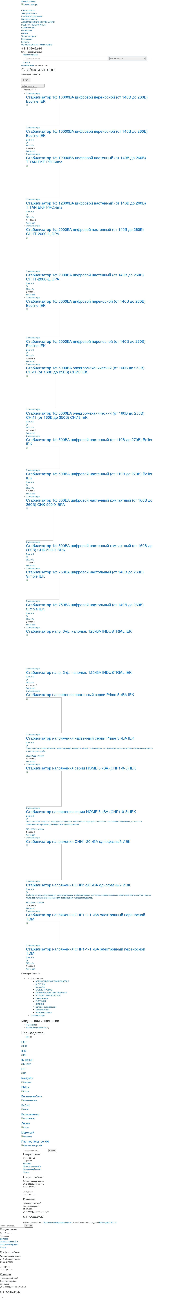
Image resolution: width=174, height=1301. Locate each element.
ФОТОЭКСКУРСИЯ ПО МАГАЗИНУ (36, 44)
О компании (26, 30)
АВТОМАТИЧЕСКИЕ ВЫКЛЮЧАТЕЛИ (38, 22)
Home (23, 65)
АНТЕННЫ (40, 984)
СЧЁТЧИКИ (41, 1001)
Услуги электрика (28, 36)
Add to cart (30, 151)
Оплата (24, 33)
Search (52, 1150)
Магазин (30, 65)
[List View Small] (37, 83)
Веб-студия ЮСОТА (108, 1222)
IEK (27, 1037)
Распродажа (26, 39)
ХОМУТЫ (40, 1004)
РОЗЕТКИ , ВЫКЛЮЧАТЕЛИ (33, 24)
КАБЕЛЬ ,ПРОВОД (44, 989)
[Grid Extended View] (28, 83)
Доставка (27, 1163)
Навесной (30, 1024)
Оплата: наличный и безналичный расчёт (32, 1168)
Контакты (25, 41)
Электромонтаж (28, 13)
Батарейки (40, 987)
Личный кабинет (28, 1)
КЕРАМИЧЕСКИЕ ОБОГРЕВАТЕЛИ (51, 992)
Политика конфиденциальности (57, 1222)
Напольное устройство (36, 1027)
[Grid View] (23, 83)
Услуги (26, 1172)
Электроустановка (29, 19)
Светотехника (27, 10)
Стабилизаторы (28, 27)
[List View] (32, 83)
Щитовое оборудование (31, 16)
